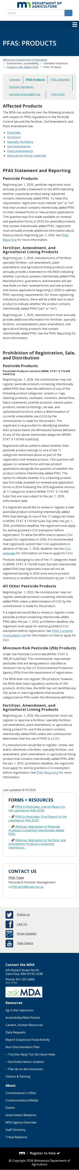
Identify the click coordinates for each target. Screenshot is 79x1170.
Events (10, 1108)
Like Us (22, 924)
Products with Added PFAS (22, 67)
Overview (14, 79)
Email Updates (27, 934)
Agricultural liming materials (26, 156)
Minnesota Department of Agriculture (25, 59)
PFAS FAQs (58, 94)
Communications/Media (22, 1100)
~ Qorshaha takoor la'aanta (25, 1062)
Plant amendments (20, 151)
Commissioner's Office (21, 1093)
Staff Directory (16, 1130)
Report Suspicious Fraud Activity (28, 1040)
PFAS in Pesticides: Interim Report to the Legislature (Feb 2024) (36, 808)
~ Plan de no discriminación (24, 1069)
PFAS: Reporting (60, 79)
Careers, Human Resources (24, 1025)
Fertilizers (14, 137)
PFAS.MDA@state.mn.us (27, 887)
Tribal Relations (16, 1137)
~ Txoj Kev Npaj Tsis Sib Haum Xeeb (30, 1054)
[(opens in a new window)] (23, 1153)
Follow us (23, 914)
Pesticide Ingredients (21, 87)
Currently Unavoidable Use (24, 94)
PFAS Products (35, 79)
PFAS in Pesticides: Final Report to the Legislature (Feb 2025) (37, 818)
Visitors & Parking (18, 1076)
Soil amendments (19, 146)
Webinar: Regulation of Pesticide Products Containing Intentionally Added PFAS (36, 830)
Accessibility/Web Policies (23, 1018)
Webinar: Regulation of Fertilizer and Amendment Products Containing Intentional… (37, 844)
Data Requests (16, 1032)
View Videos (25, 943)
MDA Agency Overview (21, 1122)
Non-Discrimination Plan (23, 1047)
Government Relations (21, 1115)
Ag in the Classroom (19, 1010)
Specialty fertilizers (20, 142)
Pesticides (14, 133)
